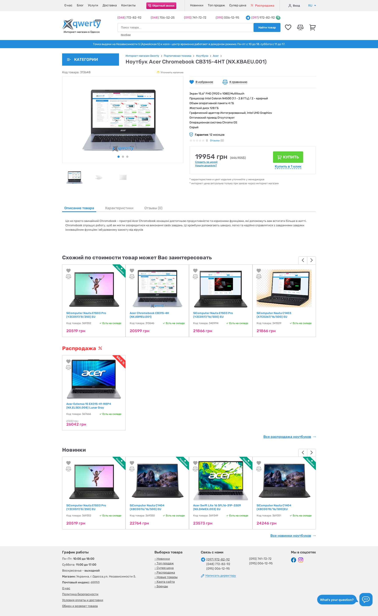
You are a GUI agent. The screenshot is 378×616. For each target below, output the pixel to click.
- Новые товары (166, 577)
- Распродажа (164, 572)
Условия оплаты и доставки (82, 600)
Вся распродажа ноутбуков (287, 437)
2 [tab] (123, 157)
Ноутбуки (126, 34)
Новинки (196, 5)
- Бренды (161, 586)
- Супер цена (164, 568)
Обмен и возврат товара (80, 606)
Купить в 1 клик (288, 166)
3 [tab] (127, 157)
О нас (68, 5)
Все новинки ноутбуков (290, 535)
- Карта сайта (164, 582)
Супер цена (237, 5)
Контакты (128, 5)
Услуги (93, 5)
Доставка (110, 5)
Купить (291, 157)
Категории (86, 59)
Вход (296, 5)
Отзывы (215, 140)
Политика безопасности (80, 594)
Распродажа (264, 5)
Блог (80, 5)
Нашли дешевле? (206, 165)
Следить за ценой (206, 161)
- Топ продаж (164, 563)
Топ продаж (216, 5)
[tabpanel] (74, 177)
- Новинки (162, 559)
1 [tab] (118, 157)
